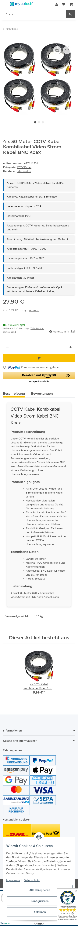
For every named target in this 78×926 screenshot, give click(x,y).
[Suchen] (70, 14)
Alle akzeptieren (39, 890)
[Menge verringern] (7, 347)
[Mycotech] (21, 4)
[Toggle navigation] (5, 2)
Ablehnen (40, 912)
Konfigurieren (40, 901)
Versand (34, 310)
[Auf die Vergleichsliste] (57, 50)
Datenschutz (32, 880)
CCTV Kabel (24, 167)
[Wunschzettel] (63, 4)
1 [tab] (35, 122)
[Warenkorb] (71, 4)
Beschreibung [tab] (14, 393)
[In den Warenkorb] (6, 41)
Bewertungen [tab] (42, 393)
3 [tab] (43, 122)
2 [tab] (39, 122)
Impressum (13, 880)
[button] (56, 4)
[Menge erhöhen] (70, 347)
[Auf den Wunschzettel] (67, 50)
